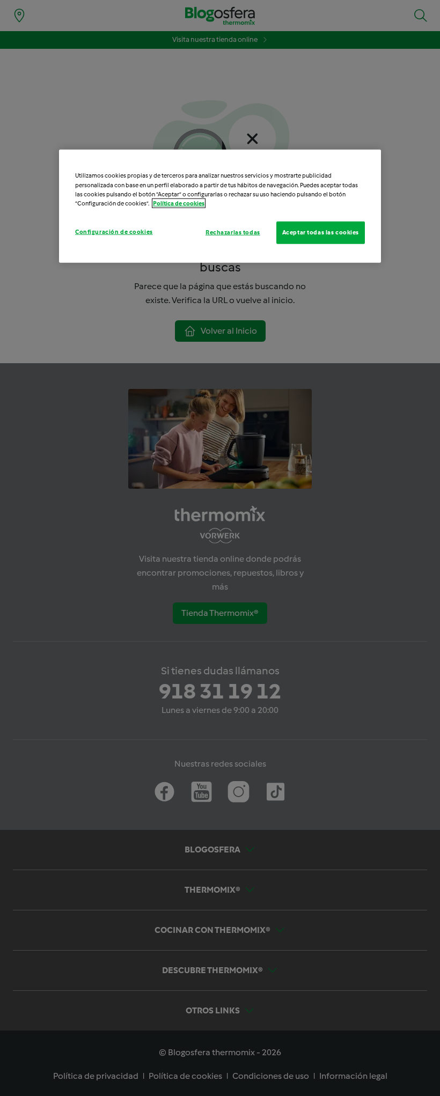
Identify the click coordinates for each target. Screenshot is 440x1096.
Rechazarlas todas (233, 232)
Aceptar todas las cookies (320, 232)
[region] (220, 206)
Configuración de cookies (114, 231)
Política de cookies (178, 203)
